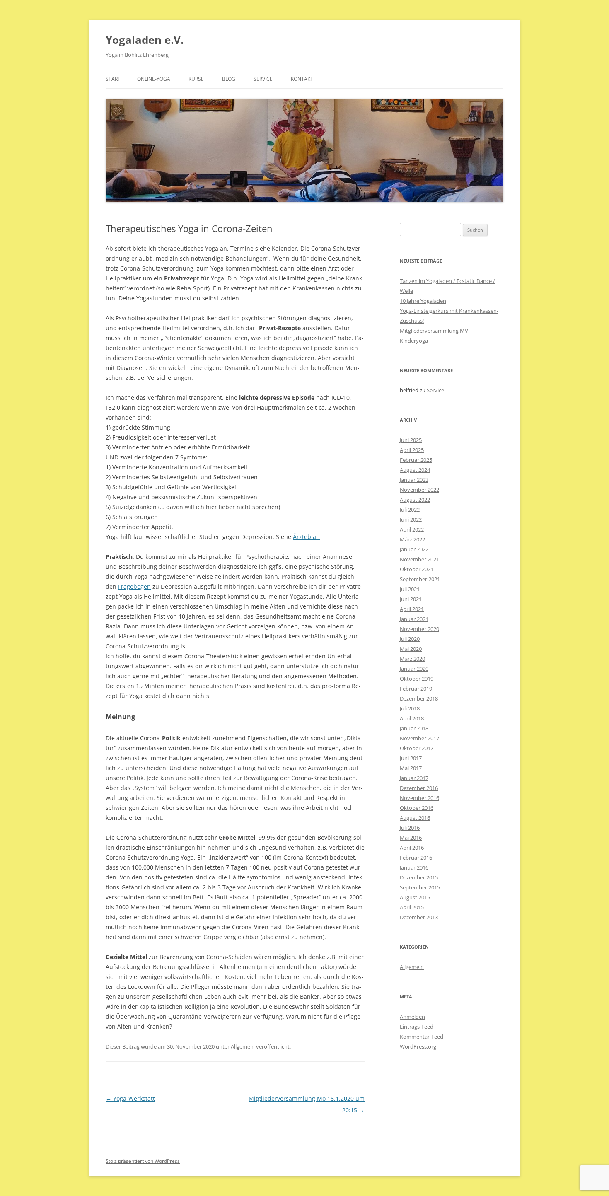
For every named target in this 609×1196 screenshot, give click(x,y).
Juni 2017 (411, 758)
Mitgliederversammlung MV (434, 330)
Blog (228, 78)
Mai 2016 (411, 837)
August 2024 (415, 470)
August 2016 (415, 817)
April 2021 (412, 609)
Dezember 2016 (419, 788)
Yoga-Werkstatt (130, 1098)
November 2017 (419, 738)
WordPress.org (418, 1046)
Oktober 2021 (416, 569)
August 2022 (415, 499)
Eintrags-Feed (416, 1026)
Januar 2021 (414, 619)
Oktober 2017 (416, 748)
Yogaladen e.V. (145, 39)
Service (263, 78)
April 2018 (412, 718)
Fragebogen (134, 586)
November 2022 (419, 489)
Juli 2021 (410, 589)
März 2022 (412, 539)
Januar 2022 (414, 549)
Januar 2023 (414, 479)
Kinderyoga (414, 340)
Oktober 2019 (416, 678)
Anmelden (412, 1016)
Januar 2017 (414, 778)
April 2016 (412, 847)
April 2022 (412, 529)
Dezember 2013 (419, 917)
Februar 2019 (416, 688)
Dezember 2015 (419, 877)
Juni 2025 (411, 440)
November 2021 (419, 559)
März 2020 (412, 658)
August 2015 (415, 897)
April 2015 (412, 907)
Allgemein (243, 1046)
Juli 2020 (410, 639)
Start (113, 78)
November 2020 (419, 629)
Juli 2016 (410, 827)
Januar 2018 (414, 728)
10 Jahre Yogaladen (423, 300)
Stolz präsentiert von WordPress (143, 1161)
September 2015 (420, 887)
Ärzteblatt (306, 537)
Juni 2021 (411, 599)
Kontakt (302, 78)
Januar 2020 (414, 668)
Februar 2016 (416, 857)
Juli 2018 (410, 708)
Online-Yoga (153, 78)
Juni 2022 (411, 519)
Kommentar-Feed (421, 1036)
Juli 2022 (410, 509)
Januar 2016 (414, 867)
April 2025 (412, 450)
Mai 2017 (411, 768)
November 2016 (419, 798)
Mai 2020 (411, 648)
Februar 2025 (416, 460)
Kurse (196, 78)
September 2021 (420, 579)
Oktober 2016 (416, 808)
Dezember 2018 (419, 698)
